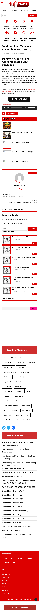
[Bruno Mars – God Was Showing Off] (6, 293)
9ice (5, 358)
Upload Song (5, 577)
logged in (13, 219)
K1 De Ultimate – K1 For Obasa (20, 142)
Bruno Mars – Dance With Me (22, 237)
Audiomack (20, 559)
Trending (6, 562)
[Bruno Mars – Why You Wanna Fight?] (6, 283)
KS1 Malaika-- (11, 113)
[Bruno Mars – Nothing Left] (6, 252)
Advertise (5, 584)
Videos (29, 559)
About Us (4, 580)
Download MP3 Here (20, 607)
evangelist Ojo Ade (21, 377)
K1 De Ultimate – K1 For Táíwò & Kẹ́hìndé (23, 152)
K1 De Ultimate (20, 382)
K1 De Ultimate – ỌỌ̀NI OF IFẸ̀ (20, 161)
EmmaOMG (25, 372)
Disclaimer (5, 590)
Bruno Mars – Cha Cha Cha (13, 518)
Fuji (13, 562)
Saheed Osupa (18, 396)
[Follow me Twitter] (19, 189)
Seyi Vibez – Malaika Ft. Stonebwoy (16, 526)
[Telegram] (8, 428)
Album (14, 10)
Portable (6, 396)
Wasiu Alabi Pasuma (22, 415)
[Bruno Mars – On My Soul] (6, 273)
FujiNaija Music (22, 53)
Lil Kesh (19, 391)
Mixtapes (24, 10)
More (34, 10)
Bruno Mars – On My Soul (21, 267)
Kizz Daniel (7, 386)
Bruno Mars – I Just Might (12, 515)
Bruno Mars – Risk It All (11, 522)
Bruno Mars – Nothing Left (21, 247)
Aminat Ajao (21, 362)
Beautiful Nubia (8, 367)
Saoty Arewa (20, 401)
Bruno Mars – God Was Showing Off (16, 511)
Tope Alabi (14, 410)
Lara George (8, 391)
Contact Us (5, 587)
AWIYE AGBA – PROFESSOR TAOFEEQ (22, 132)
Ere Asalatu (7, 377)
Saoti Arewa (7, 401)
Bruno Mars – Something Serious (23, 257)
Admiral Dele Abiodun (18, 358)
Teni (5, 410)
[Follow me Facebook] (17, 189)
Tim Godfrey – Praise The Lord (14, 476)
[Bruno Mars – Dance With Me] (6, 242)
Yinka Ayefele (27, 420)
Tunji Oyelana (26, 410)
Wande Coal (7, 415)
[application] (19, 108)
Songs (4, 10)
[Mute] (29, 108)
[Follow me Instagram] (21, 189)
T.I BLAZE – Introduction (12, 530)
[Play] (5, 108)
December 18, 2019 (9, 53)
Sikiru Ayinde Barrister (11, 405)
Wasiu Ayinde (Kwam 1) (11, 420)
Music (5, 559)
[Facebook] (13, 428)
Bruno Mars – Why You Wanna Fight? (17, 507)
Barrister (32, 362)
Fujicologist (7, 382)
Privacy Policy (6, 593)
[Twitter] (4, 428)
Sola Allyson (26, 405)
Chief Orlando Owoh (10, 372)
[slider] (33, 107)
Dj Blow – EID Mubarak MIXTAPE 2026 (22, 123)
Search (4, 305)
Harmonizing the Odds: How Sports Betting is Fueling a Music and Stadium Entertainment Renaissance (19, 465)
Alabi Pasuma (8, 362)
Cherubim (21, 367)
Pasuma (28, 391)
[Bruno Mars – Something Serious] (6, 263)
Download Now (7, 104)
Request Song (6, 574)
